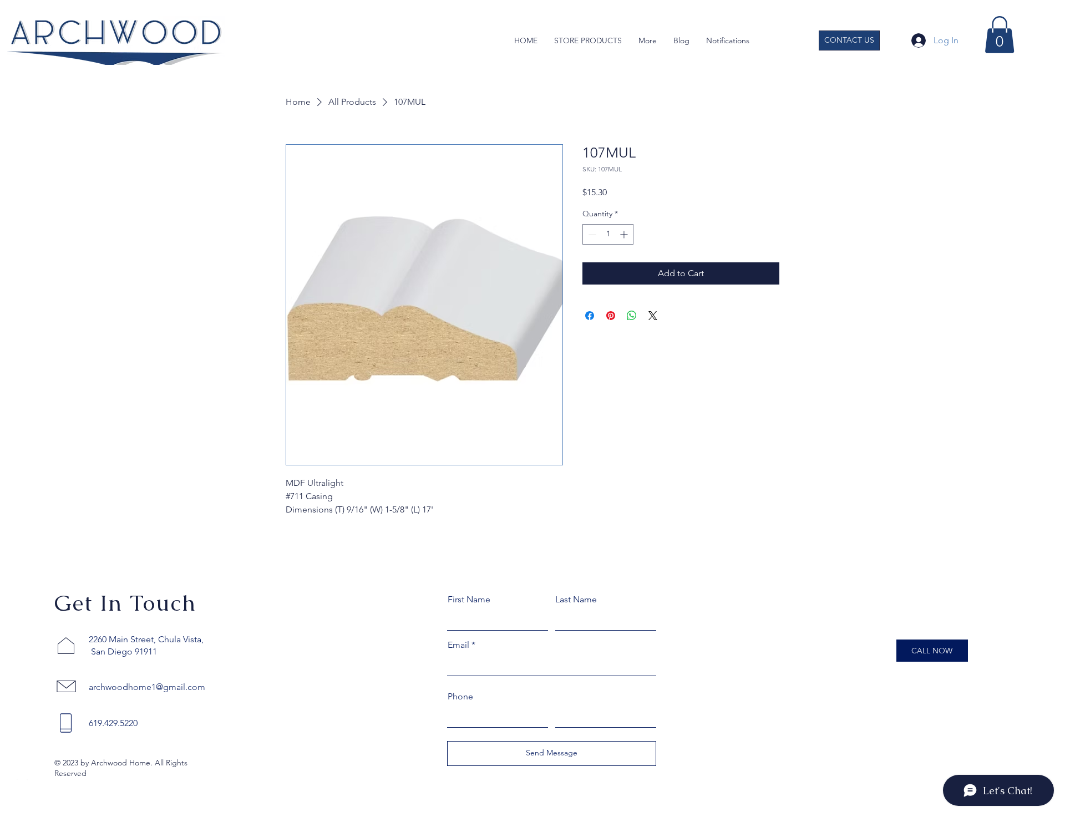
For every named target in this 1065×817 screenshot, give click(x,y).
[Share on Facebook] (589, 315)
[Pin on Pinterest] (610, 315)
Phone (460, 696)
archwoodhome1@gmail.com (147, 687)
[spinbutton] (608, 234)
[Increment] (625, 234)
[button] (647, 40)
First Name (469, 599)
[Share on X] (653, 315)
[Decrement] (591, 234)
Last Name (576, 599)
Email (458, 645)
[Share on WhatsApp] (631, 315)
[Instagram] (22, 784)
